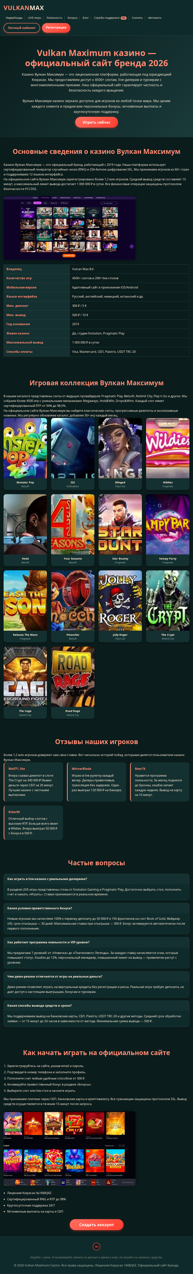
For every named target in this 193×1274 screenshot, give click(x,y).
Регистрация (56, 27)
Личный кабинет (22, 28)
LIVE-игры (34, 17)
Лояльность (54, 17)
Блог (86, 17)
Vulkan (24, 8)
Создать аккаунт (96, 1224)
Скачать (137, 17)
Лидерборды (14, 17)
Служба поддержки (110, 17)
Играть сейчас (96, 122)
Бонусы (72, 17)
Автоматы (154, 17)
